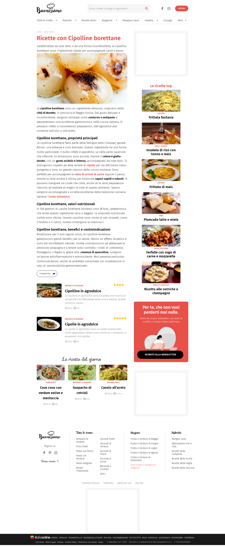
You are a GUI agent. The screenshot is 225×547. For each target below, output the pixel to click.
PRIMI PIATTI (51, 382)
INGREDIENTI (49, 32)
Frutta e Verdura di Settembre (140, 459)
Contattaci (108, 483)
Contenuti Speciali (91, 483)
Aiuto (100, 542)
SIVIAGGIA (152, 538)
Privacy (60, 542)
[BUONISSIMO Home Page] (49, 8)
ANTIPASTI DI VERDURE (74, 286)
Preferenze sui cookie (87, 542)
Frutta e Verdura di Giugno (144, 443)
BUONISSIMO (177, 538)
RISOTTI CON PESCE (161, 285)
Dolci (102, 473)
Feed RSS (139, 483)
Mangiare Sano (131, 20)
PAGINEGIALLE (75, 538)
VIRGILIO (63, 538)
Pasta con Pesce (84, 451)
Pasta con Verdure (81, 457)
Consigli (167, 20)
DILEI (144, 538)
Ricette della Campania (178, 452)
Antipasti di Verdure (82, 440)
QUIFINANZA (164, 538)
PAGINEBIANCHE (120, 538)
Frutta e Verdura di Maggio (144, 439)
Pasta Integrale (84, 463)
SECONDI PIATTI (113, 382)
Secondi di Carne (105, 460)
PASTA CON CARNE (161, 248)
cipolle (91, 165)
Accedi (182, 8)
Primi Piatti (82, 446)
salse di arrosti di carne (89, 174)
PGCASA (108, 538)
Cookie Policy (71, 542)
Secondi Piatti (107, 439)
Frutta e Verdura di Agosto (144, 452)
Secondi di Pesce (105, 452)
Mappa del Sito (124, 483)
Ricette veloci (89, 20)
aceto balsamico (59, 196)
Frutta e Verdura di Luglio (144, 448)
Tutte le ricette (45, 20)
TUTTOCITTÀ (135, 538)
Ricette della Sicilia (182, 458)
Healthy (149, 20)
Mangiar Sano (179, 439)
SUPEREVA (189, 538)
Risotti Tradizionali (82, 469)
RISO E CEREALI (161, 146)
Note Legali (51, 542)
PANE (161, 216)
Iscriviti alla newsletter (160, 354)
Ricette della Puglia (182, 463)
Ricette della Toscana (183, 467)
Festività (67, 20)
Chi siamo (40, 542)
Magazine (107, 20)
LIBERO (54, 538)
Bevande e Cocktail (105, 468)
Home (39, 32)
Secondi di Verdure (105, 445)
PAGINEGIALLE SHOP (92, 538)
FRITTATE (161, 113)
